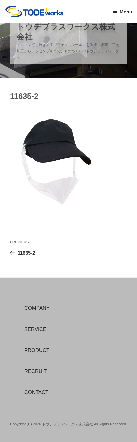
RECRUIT (35, 371)
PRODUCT (36, 350)
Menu (126, 11)
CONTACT (36, 392)
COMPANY (37, 308)
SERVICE (35, 329)
